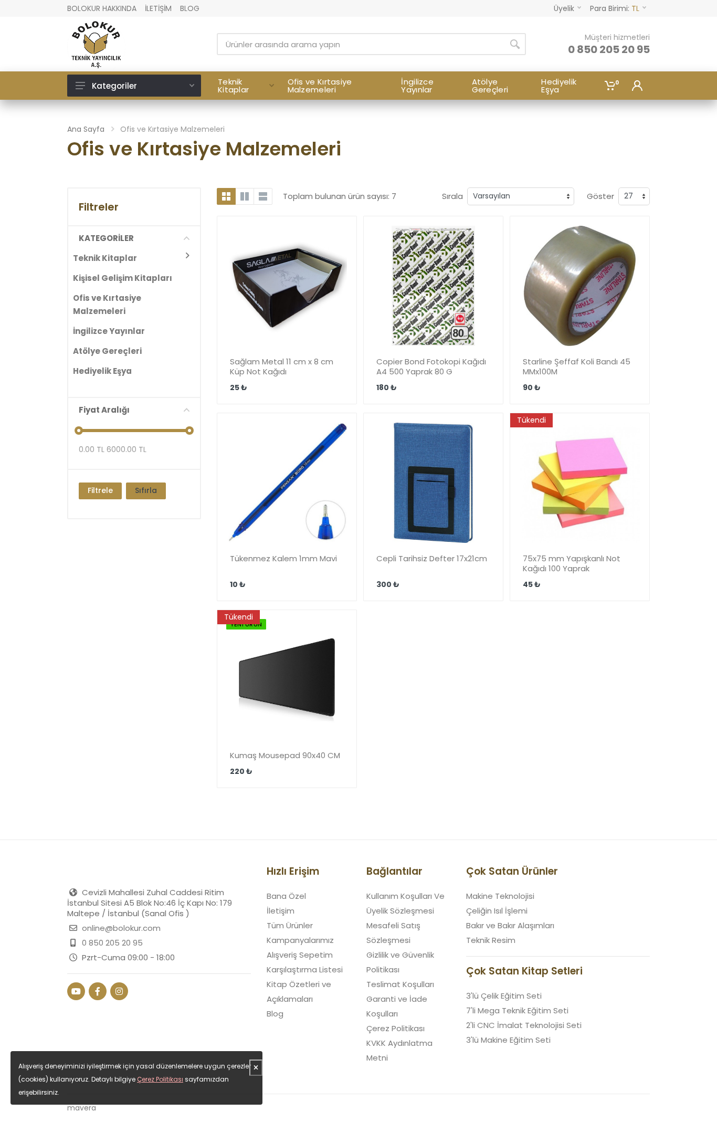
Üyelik (564, 8)
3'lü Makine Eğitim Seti (508, 1039)
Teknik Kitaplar (105, 258)
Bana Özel (286, 895)
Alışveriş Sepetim (300, 954)
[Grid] (226, 196)
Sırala (452, 196)
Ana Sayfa (85, 129)
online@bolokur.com (121, 928)
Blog (275, 1013)
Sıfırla (146, 490)
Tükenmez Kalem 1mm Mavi (283, 558)
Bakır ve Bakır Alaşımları (510, 925)
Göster (600, 196)
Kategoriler (114, 85)
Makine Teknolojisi (500, 895)
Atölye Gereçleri (107, 350)
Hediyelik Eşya (102, 370)
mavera (81, 1108)
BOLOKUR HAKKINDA (101, 8)
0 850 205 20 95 (609, 49)
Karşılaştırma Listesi (305, 969)
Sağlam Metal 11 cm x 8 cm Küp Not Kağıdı (281, 366)
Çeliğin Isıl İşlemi (497, 910)
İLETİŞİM (158, 8)
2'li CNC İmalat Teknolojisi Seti (524, 1025)
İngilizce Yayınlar (109, 331)
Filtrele (100, 490)
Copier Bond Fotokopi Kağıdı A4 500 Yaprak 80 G (431, 366)
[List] (263, 196)
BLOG (189, 8)
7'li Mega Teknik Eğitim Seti (517, 1010)
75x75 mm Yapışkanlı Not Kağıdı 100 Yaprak (571, 563)
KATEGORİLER (106, 238)
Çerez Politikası (395, 1028)
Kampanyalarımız (300, 940)
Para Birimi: (614, 8)
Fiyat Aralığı (104, 409)
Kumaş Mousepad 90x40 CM (285, 755)
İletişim (280, 910)
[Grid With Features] (244, 196)
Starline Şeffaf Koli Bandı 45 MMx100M (576, 366)
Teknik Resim (490, 940)
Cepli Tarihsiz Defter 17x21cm (431, 558)
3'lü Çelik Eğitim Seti (504, 995)
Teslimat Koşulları (400, 984)
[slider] (79, 430)
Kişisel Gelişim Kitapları (122, 278)
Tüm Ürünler (290, 925)
